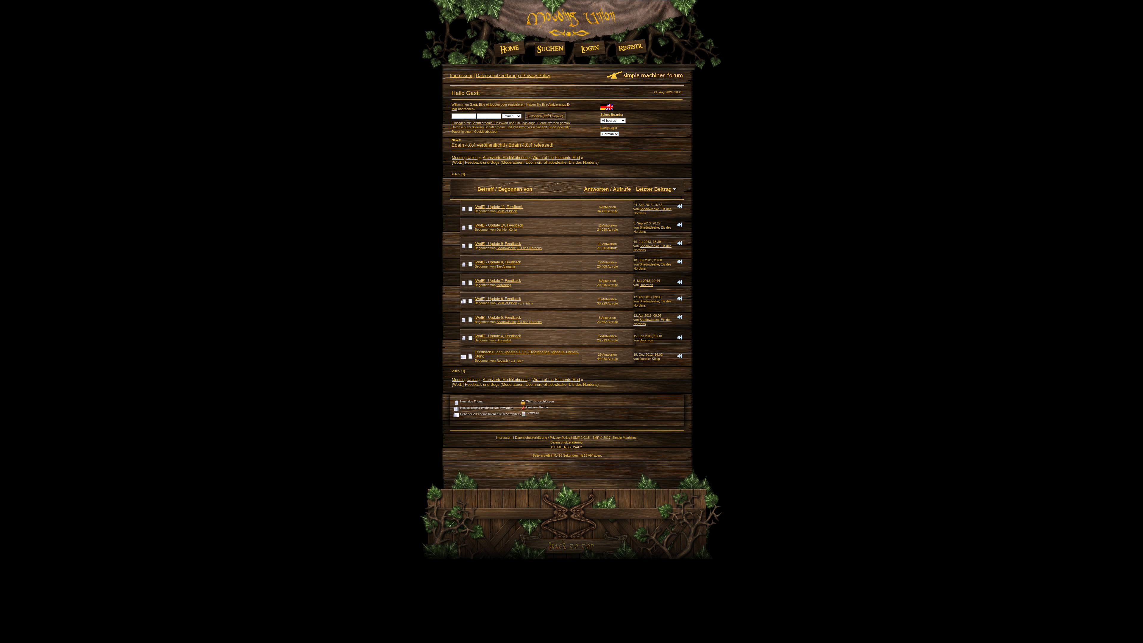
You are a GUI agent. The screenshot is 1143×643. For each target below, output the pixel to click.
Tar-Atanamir (505, 266)
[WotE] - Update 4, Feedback (498, 336)
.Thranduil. (504, 340)
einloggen (493, 104)
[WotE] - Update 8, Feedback (498, 262)
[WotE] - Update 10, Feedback (499, 225)
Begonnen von (515, 189)
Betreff (485, 189)
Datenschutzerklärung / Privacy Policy (513, 75)
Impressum (461, 75)
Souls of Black (506, 211)
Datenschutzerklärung (566, 442)
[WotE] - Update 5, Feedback (498, 318)
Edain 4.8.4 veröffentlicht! (478, 145)
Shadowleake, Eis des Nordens (570, 162)
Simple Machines (624, 437)
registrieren (516, 104)
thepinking (503, 285)
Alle (528, 303)
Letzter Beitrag (654, 189)
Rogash (502, 360)
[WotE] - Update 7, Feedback (498, 281)
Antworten (596, 189)
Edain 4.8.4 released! (530, 145)
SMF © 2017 (601, 437)
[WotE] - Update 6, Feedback (498, 299)
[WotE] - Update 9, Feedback (498, 244)
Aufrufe (622, 189)
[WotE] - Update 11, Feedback (499, 207)
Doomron (533, 162)
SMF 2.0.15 (581, 437)
